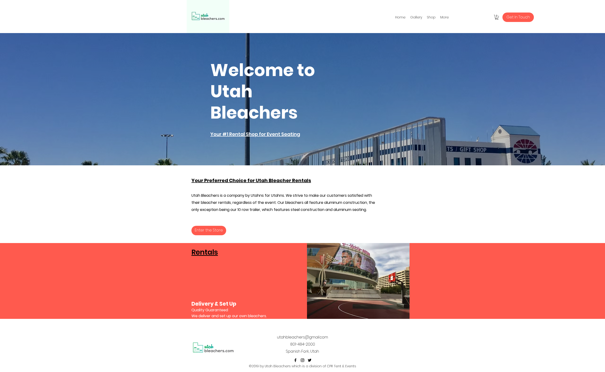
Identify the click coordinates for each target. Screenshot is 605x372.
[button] (497, 17)
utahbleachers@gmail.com (302, 337)
